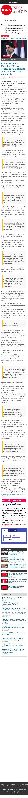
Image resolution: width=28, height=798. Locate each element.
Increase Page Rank (14, 792)
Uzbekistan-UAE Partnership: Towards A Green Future (13, 634)
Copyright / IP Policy (10, 791)
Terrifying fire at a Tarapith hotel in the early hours (16, 587)
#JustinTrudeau (10, 494)
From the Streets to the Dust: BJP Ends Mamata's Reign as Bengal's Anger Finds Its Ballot (14, 620)
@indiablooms (13, 77)
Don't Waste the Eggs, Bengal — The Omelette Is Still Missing (12, 603)
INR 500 (7, 536)
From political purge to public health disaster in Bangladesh (12, 598)
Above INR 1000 (9, 539)
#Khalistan (18, 494)
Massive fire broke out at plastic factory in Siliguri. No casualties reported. (17, 581)
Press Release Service (9, 787)
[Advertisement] (14, 719)
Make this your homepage (13, 2)
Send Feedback (22, 785)
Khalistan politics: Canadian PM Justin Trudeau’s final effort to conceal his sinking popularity (13, 650)
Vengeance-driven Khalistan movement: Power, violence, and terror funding (14, 644)
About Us (3, 784)
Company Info (19, 791)
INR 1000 (16, 536)
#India (23, 494)
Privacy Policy (24, 784)
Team (8, 784)
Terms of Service (6, 785)
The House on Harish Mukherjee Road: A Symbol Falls (13, 614)
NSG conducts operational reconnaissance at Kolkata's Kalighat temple (16, 553)
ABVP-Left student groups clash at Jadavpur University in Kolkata (17, 574)
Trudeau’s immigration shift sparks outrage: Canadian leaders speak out (12, 639)
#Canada (3, 494)
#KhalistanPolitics (6, 496)
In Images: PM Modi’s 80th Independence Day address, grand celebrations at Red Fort (17, 559)
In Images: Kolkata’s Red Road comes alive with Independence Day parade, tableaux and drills (17, 566)
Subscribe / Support (19, 787)
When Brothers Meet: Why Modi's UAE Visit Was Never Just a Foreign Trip (13, 609)
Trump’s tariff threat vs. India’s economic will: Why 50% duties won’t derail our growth (13, 627)
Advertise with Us (15, 784)
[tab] (5, 530)
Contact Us (14, 785)
